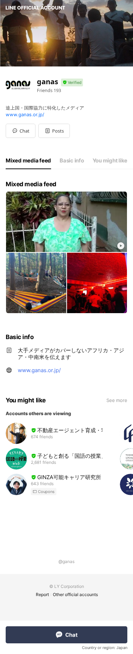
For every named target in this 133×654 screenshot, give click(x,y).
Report (42, 594)
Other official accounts (75, 594)
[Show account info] (72, 83)
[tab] (28, 160)
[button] (54, 131)
